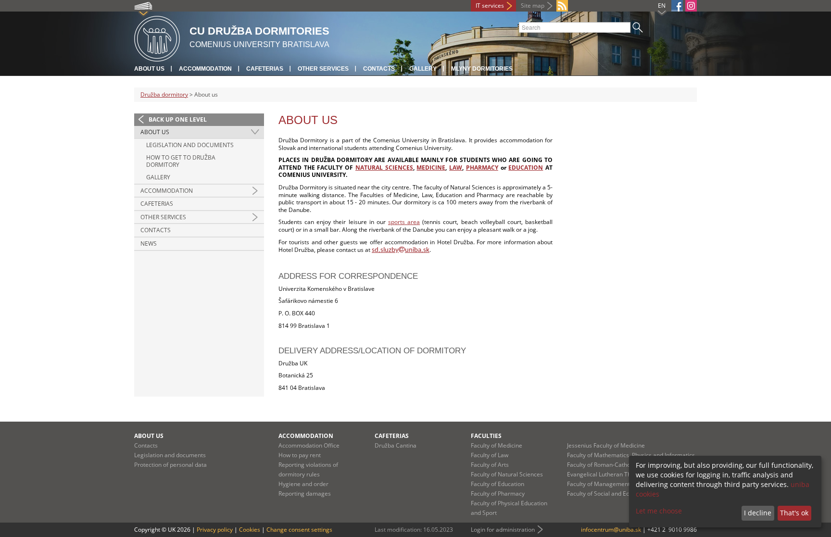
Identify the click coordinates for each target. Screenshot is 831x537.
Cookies (249, 529)
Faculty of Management (598, 484)
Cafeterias (264, 68)
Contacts (379, 68)
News (148, 243)
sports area (404, 222)
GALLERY (158, 177)
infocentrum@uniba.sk (611, 529)
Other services (323, 68)
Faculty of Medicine (496, 445)
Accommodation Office (309, 445)
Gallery (423, 68)
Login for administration (503, 529)
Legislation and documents (170, 455)
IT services (490, 5)
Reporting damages (304, 493)
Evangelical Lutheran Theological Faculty (621, 474)
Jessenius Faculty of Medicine (606, 445)
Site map (532, 5)
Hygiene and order (303, 484)
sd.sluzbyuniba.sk (400, 250)
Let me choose (659, 510)
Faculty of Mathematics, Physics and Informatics (631, 455)
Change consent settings (299, 529)
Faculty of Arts (490, 465)
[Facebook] (677, 6)
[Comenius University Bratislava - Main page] (157, 37)
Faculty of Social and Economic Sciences (620, 493)
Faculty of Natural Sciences (507, 474)
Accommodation (205, 68)
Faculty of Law (489, 455)
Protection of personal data (170, 465)
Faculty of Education (497, 484)
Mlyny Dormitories (482, 68)
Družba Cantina (395, 445)
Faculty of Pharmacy (498, 493)
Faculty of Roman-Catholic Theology (614, 465)
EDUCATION (525, 167)
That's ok (794, 512)
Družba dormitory (164, 94)
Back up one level (178, 119)
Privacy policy (215, 529)
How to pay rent (299, 455)
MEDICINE (430, 167)
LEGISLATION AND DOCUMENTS (190, 145)
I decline (757, 512)
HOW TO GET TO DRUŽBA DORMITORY (180, 161)
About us (149, 68)
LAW (455, 167)
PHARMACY (482, 167)
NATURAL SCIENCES (384, 167)
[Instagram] (691, 6)
